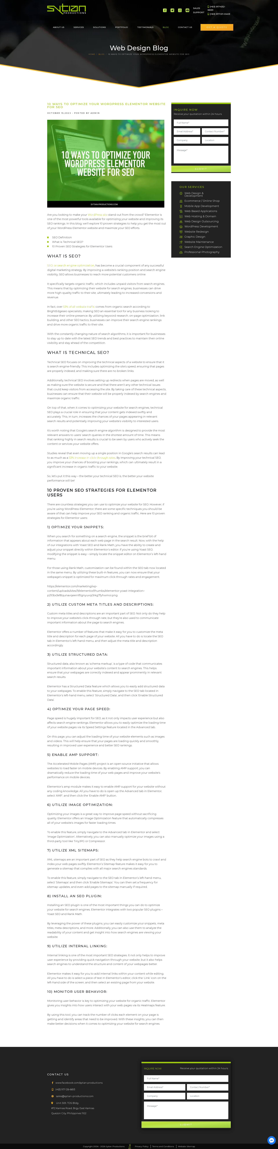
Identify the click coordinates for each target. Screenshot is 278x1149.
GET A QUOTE (217, 27)
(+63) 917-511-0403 (219, 14)
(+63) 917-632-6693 (216, 8)
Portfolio (121, 27)
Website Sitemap (186, 1146)
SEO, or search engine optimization (70, 265)
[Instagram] (180, 10)
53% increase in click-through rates (92, 457)
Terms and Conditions (163, 1146)
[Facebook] (165, 10)
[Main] (66, 9)
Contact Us (185, 27)
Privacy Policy (141, 1146)
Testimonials (145, 27)
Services (79, 27)
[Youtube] (187, 10)
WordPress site (98, 214)
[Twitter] (172, 10)
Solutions (99, 27)
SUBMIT (201, 169)
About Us (58, 27)
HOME (92, 54)
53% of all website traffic (79, 306)
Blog (166, 27)
